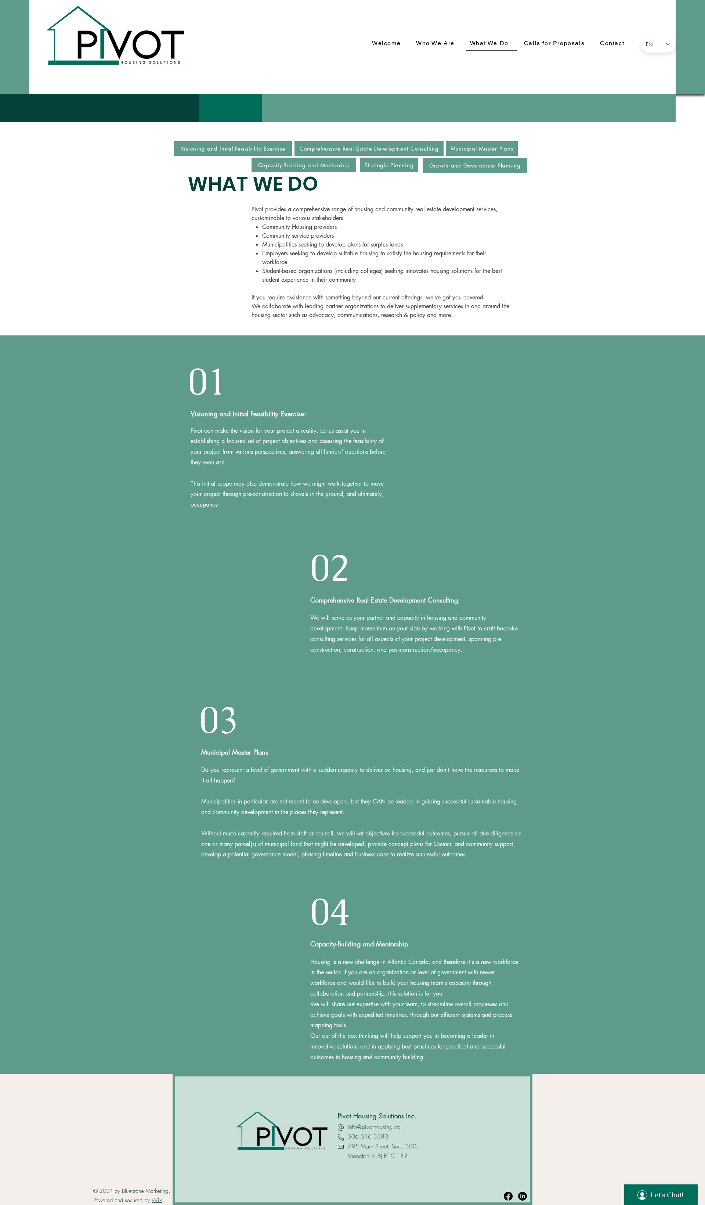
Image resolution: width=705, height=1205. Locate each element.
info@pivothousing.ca (374, 1127)
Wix (157, 1200)
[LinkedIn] (522, 1196)
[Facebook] (508, 1196)
